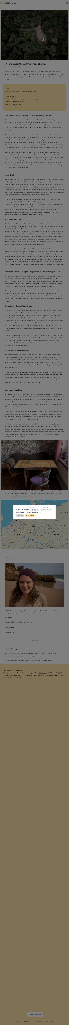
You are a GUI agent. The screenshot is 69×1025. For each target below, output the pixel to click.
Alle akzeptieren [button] (30, 515)
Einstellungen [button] (20, 515)
